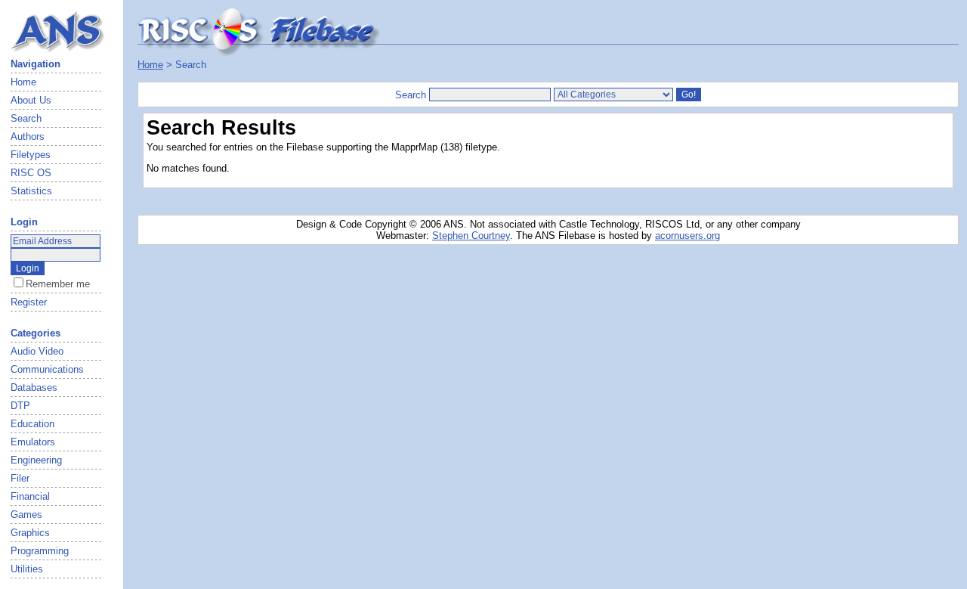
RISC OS (31, 172)
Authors (28, 136)
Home (23, 82)
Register (29, 302)
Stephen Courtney (471, 235)
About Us (31, 100)
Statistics (31, 191)
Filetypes (31, 154)
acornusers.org (687, 235)
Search (26, 118)
